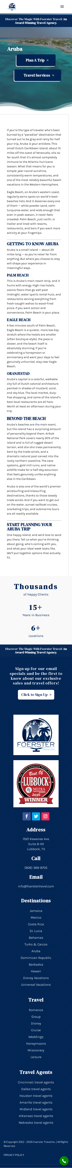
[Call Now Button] (64, 1160)
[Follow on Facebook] (27, 816)
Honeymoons (36, 1043)
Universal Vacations (36, 985)
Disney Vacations (36, 978)
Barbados (36, 964)
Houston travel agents (35, 1096)
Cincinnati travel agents (36, 1082)
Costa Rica (36, 924)
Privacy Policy (14, 1155)
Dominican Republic (36, 958)
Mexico (36, 917)
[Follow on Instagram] (45, 816)
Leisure (36, 1057)
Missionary (36, 1050)
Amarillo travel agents (36, 1102)
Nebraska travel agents (36, 1123)
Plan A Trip (35, 60)
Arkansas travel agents (36, 1116)
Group (36, 1017)
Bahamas (36, 938)
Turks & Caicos (35, 944)
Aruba (35, 951)
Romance (36, 1010)
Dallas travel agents (36, 1089)
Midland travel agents (36, 1109)
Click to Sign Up (34, 694)
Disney (36, 1023)
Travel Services (37, 75)
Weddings (35, 1037)
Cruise (36, 1030)
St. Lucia (36, 931)
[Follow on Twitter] (36, 816)
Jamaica (36, 911)
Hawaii (36, 971)
